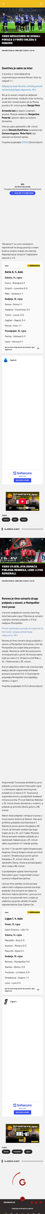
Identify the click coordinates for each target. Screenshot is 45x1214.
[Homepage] (41, 3)
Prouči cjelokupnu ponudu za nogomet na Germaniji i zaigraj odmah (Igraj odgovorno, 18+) (22, 632)
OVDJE (25, 142)
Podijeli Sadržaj (21, 1210)
